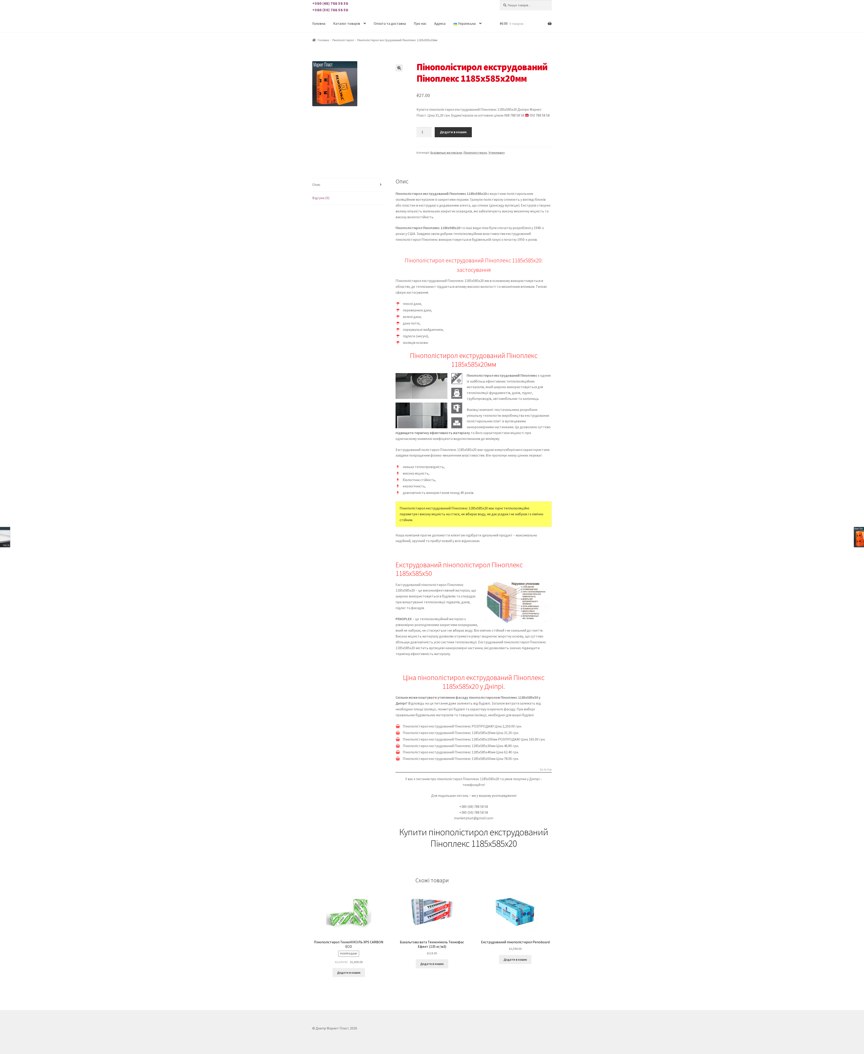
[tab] (348, 184)
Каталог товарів (346, 23)
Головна (318, 23)
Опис (316, 184)
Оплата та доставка (390, 23)
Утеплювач (496, 153)
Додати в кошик (453, 132)
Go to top (546, 769)
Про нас (420, 23)
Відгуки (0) (320, 198)
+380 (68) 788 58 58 (330, 3)
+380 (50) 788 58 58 (330, 9)
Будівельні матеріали (446, 153)
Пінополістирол (343, 40)
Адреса (440, 23)
